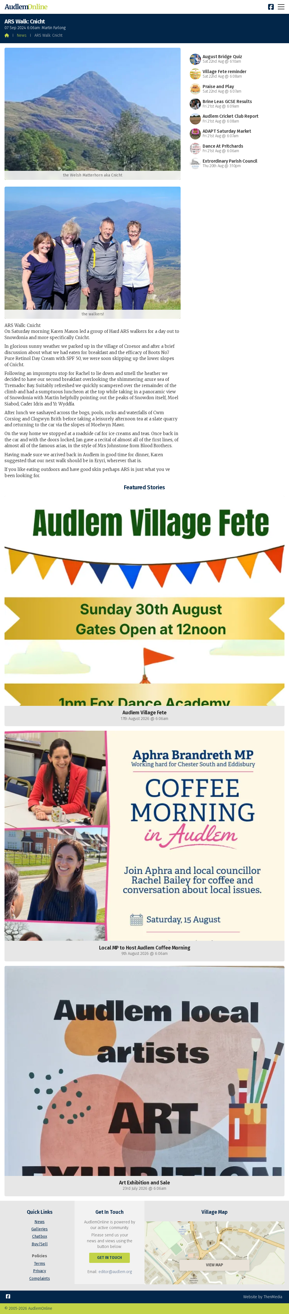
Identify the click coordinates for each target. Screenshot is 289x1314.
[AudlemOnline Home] (27, 7)
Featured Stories (144, 487)
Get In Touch (109, 1257)
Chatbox (39, 1236)
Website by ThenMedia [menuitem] (262, 1297)
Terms (39, 1263)
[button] (281, 7)
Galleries (39, 1229)
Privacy (39, 1271)
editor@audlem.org (115, 1271)
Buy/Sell (40, 1244)
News (22, 35)
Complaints (39, 1278)
